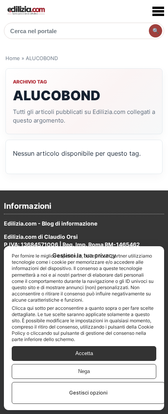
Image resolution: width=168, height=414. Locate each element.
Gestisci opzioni (88, 392)
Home (12, 58)
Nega (84, 371)
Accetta (84, 353)
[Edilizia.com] (26, 11)
